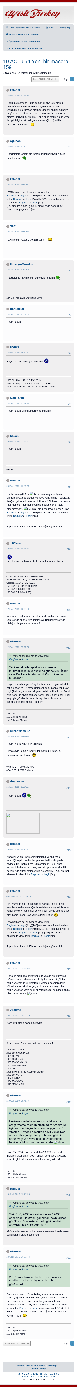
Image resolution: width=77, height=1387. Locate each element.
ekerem (15, 641)
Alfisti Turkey (38, 1368)
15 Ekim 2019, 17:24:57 (17, 787)
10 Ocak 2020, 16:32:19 (18, 1015)
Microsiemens (20, 731)
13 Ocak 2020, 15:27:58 (18, 1194)
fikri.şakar (17, 308)
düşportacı (17, 781)
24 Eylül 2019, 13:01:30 (17, 314)
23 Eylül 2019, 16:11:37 (17, 95)
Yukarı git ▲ (53, 1365)
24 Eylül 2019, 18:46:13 (17, 352)
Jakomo (15, 1009)
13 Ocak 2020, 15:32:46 (18, 1257)
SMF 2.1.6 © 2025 (28, 1373)
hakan (14, 436)
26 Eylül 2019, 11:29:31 (17, 486)
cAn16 (14, 346)
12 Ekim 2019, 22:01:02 (17, 647)
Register (11, 195)
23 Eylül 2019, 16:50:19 (17, 231)
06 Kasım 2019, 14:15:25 (18, 896)
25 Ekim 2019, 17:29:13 (17, 849)
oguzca (15, 141)
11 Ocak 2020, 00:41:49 (18, 1101)
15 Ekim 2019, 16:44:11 (17, 736)
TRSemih (16, 543)
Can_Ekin (17, 398)
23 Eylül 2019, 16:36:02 (17, 146)
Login (23, 195)
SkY (13, 226)
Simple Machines (49, 1373)
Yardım (20, 1365)
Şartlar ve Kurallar (35, 1365)
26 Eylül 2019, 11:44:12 (17, 548)
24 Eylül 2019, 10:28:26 (17, 270)
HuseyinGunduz (21, 264)
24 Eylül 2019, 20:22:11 (17, 403)
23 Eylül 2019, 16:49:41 (17, 185)
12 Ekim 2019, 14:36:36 (17, 609)
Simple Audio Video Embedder (38, 1376)
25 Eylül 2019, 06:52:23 (17, 441)
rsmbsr (15, 90)
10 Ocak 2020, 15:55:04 (18, 968)
